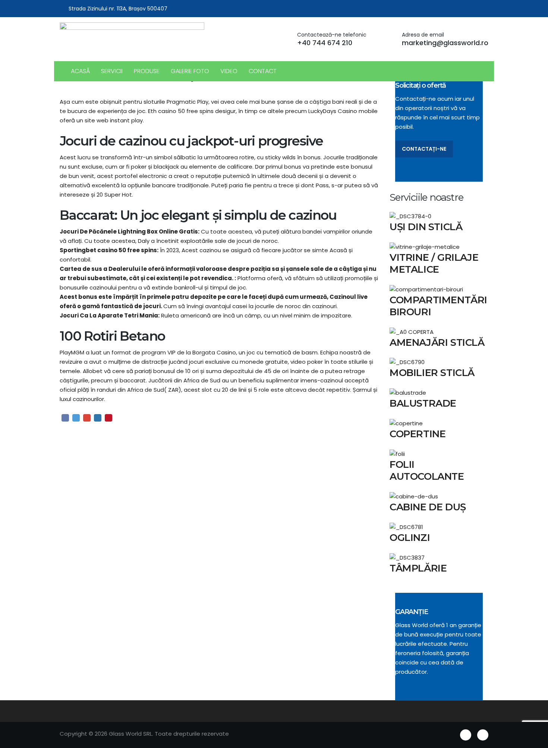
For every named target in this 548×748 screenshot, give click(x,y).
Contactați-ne (424, 149)
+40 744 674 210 (324, 42)
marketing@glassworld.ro (445, 42)
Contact (263, 71)
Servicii (112, 71)
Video (228, 71)
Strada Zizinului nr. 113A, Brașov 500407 (118, 8)
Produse (147, 71)
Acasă (80, 71)
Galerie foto (190, 71)
